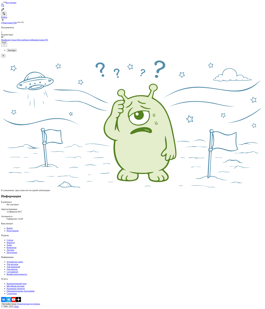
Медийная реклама (15, 286)
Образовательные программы (21, 291)
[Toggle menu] (2, 3)
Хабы (9, 245)
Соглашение (12, 272)
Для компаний (13, 267)
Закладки (12, 50)
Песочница (12, 252)
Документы (12, 269)
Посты (20, 40)
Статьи (13, 40)
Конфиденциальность (17, 274)
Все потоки (11, 2)
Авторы (10, 250)
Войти (10, 228)
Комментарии (40, 40)
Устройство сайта (15, 262)
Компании (11, 247)
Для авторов (12, 264)
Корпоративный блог (17, 283)
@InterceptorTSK (9, 23)
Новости (28, 40)
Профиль (5, 40)
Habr (16, 306)
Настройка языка (9, 304)
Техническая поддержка (28, 304)
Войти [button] (4, 17)
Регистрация (12, 231)
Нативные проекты (16, 288)
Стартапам (12, 293)
